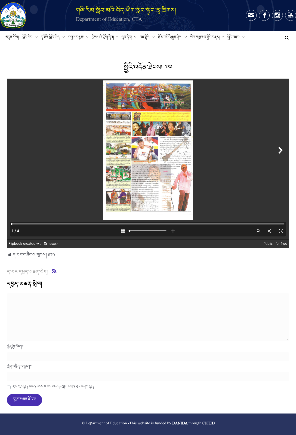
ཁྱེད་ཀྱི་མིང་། (15, 347)
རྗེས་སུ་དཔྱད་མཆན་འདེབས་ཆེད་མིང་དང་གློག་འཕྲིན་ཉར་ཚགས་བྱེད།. (54, 387)
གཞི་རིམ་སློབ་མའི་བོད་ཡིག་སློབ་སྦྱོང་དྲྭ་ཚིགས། (126, 10)
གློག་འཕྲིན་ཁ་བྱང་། (19, 367)
